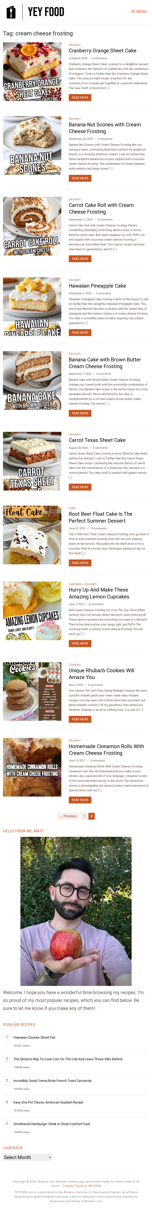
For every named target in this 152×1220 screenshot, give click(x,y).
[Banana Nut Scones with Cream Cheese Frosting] (32, 118)
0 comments (99, 58)
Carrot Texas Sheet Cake (97, 440)
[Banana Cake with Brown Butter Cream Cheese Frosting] (32, 353)
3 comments (95, 684)
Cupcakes (76, 584)
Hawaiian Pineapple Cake (97, 286)
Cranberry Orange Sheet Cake (102, 51)
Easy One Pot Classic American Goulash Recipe (48, 1102)
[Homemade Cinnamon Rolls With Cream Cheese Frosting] (32, 740)
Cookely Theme (73, 1185)
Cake (72, 508)
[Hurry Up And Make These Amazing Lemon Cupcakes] (32, 584)
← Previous (68, 816)
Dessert (75, 45)
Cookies (75, 664)
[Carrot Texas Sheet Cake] (32, 434)
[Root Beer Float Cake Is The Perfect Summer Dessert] (32, 508)
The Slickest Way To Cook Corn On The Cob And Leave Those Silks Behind (68, 1059)
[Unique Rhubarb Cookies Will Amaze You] (32, 664)
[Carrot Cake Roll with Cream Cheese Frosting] (32, 199)
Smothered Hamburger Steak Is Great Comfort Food (52, 1124)
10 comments (98, 528)
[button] (139, 11)
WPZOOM (94, 1185)
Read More (80, 97)
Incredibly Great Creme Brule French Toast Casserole (53, 1081)
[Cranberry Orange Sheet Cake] (32, 45)
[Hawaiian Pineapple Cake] (32, 280)
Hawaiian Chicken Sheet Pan (34, 1037)
